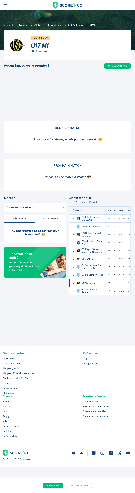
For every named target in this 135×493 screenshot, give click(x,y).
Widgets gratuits (11, 368)
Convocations (10, 388)
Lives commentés (12, 363)
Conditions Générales (94, 401)
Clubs (37, 25)
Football (23, 25)
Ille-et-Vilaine (54, 25)
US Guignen (75, 25)
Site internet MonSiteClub (16, 378)
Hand (5, 411)
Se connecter (79, 485)
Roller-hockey (10, 436)
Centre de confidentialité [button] (95, 416)
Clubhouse (8, 393)
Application (8, 358)
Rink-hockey (9, 431)
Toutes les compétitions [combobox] (20, 207)
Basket (6, 406)
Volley (6, 421)
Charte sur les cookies (94, 411)
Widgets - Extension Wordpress (19, 373)
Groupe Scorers (91, 363)
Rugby (6, 416)
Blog (85, 358)
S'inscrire (53, 485)
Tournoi (6, 383)
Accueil (8, 25)
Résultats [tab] (19, 218)
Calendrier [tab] (50, 218)
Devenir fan (119, 66)
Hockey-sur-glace (12, 426)
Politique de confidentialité (96, 406)
